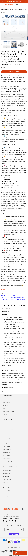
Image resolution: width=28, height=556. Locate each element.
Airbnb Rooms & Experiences (9, 499)
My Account (5, 414)
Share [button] (4, 289)
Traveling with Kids (7, 446)
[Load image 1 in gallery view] (6, 44)
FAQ (4, 399)
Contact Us (5, 405)
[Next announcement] (25, 1)
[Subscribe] (21, 529)
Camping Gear (6, 476)
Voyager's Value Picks (8, 435)
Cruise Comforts (6, 473)
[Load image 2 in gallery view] (14, 44)
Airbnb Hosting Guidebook (9, 503)
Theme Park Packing (7, 479)
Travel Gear (5, 432)
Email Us (5, 408)
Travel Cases (6, 425)
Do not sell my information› (9, 550)
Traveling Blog (6, 496)
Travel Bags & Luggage (8, 428)
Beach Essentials (7, 470)
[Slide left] (1, 44)
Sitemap (22, 550)
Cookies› (18, 550)
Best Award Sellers (7, 490)
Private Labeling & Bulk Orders (10, 438)
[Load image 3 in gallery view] (21, 44)
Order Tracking (6, 402)
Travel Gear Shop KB (7, 461)
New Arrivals (6, 493)
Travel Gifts (5, 482)
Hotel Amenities (6, 452)
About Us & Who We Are (8, 411)
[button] (2, 4)
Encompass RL (17, 547)
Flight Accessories (7, 458)
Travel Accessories (7, 422)
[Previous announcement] (2, 1)
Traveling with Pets (7, 449)
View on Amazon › (14, 71)
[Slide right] (26, 44)
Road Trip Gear (6, 455)
